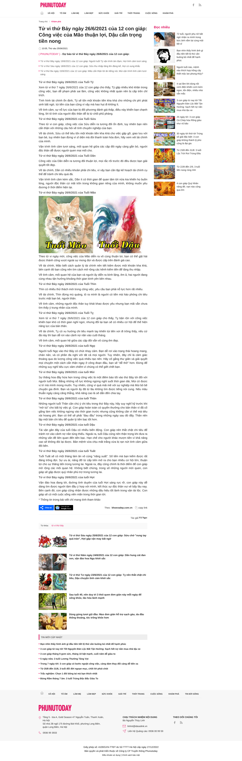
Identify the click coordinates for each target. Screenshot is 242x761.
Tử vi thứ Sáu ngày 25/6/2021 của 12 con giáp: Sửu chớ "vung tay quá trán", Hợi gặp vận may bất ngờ (107, 537)
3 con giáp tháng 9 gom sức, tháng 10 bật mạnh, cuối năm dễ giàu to (78, 653)
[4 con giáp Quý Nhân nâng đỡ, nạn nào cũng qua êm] (164, 189)
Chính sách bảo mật (131, 755)
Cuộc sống (151, 13)
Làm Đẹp (88, 13)
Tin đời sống (192, 694)
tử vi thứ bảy (58, 525)
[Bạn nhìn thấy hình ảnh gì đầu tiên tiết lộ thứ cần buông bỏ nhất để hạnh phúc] (164, 56)
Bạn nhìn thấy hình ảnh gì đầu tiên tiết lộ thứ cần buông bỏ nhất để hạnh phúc (83, 644)
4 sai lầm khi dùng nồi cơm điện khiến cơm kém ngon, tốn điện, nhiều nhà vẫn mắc (190, 88)
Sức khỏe (104, 13)
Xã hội (51, 13)
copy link (142, 507)
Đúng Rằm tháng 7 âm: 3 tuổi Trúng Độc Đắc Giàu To (69, 678)
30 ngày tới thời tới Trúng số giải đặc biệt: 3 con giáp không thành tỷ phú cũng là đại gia (190, 138)
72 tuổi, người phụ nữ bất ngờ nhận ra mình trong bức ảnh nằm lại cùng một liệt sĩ (190, 39)
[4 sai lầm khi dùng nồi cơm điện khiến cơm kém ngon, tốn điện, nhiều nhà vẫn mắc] (164, 89)
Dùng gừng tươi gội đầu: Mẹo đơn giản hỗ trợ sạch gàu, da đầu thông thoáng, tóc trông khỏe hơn (106, 616)
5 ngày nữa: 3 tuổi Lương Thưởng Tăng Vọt (64, 658)
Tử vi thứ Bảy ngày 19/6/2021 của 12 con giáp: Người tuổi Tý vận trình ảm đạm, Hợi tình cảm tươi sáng (93, 61)
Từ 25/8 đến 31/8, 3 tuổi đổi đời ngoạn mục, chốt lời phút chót (74, 668)
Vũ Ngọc (143, 518)
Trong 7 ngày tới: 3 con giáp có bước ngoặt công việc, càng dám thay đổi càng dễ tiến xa (89, 663)
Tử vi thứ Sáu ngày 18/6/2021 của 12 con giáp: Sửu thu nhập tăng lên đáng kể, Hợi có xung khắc (90, 66)
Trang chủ (43, 21)
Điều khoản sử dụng (111, 755)
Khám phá (168, 13)
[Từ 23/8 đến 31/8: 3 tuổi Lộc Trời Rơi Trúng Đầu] (164, 155)
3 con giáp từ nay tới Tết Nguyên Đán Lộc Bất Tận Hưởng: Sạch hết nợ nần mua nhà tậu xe (90, 649)
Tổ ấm (63, 13)
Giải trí (118, 13)
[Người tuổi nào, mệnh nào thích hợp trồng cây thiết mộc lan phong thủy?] (164, 72)
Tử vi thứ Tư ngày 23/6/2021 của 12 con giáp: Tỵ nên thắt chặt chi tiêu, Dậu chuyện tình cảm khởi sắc (107, 577)
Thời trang (134, 13)
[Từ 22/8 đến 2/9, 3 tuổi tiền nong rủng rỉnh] (164, 172)
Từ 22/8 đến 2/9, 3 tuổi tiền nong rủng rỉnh (188, 168)
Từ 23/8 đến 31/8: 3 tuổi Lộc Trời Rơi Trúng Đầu (189, 152)
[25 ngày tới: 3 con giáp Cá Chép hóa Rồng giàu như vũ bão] (164, 122)
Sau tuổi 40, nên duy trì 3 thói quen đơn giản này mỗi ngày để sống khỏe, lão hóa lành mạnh (105, 596)
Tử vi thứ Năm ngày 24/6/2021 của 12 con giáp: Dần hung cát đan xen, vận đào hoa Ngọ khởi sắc (107, 557)
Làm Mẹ (75, 13)
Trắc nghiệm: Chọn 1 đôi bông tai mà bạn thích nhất (68, 673)
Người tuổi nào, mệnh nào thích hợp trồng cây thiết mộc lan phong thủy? (190, 70)
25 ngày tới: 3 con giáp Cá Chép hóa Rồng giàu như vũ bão (189, 120)
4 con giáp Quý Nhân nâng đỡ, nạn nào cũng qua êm (189, 186)
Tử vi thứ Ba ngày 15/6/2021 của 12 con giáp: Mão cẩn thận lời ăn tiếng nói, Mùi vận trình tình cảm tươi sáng (93, 73)
